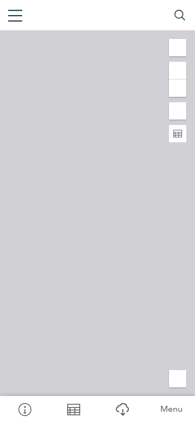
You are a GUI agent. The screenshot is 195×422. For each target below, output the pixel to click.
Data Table (73, 409)
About (24, 409)
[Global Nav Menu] (15, 15)
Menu (171, 409)
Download (122, 409)
